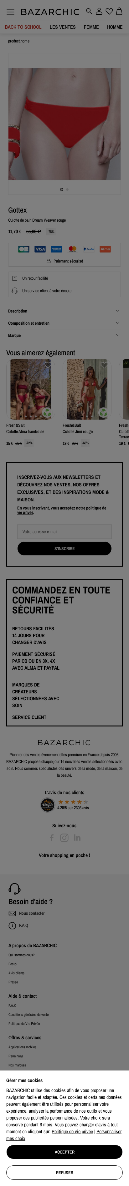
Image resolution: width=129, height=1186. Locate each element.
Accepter (65, 1152)
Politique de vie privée (72, 1131)
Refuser (64, 1172)
